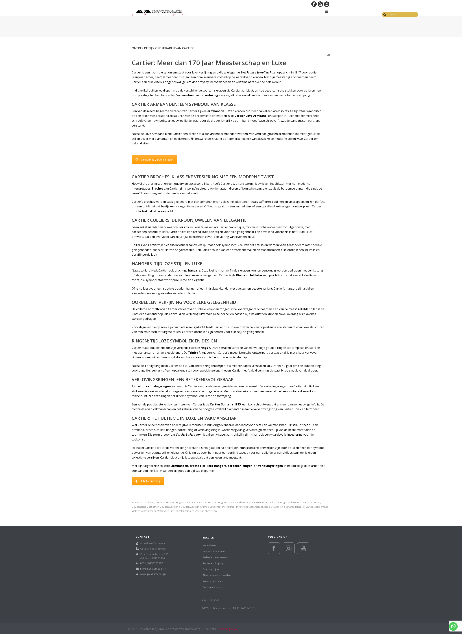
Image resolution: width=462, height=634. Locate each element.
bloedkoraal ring (275, 502)
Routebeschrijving (213, 563)
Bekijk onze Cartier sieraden (157, 159)
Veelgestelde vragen (214, 551)
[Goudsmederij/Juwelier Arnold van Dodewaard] (159, 11)
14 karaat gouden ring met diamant (175, 502)
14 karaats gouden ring (209, 502)
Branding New (227, 629)
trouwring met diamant (315, 507)
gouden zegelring (170, 507)
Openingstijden (211, 569)
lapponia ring (217, 507)
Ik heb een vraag (150, 481)
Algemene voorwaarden (217, 575)
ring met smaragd (253, 507)
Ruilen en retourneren (215, 557)
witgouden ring (166, 511)
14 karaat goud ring (143, 502)
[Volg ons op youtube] (303, 548)
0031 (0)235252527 (151, 563)
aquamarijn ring (256, 502)
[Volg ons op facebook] (274, 548)
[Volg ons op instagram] (289, 548)
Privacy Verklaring (213, 581)
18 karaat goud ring (235, 502)
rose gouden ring (274, 507)
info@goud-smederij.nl (153, 568)
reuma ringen (234, 507)
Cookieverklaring (212, 587)
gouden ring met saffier (145, 507)
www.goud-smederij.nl (153, 574)
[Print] (328, 55)
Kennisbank (209, 545)
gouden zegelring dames (195, 507)
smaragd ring (293, 507)
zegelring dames (185, 511)
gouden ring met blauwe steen (303, 502)
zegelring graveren (206, 511)
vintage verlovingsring (144, 511)
